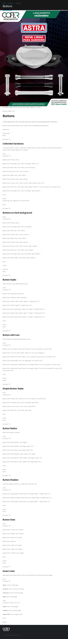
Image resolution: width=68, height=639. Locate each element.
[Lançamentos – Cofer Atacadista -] (6, 629)
